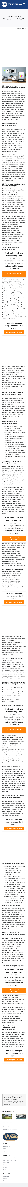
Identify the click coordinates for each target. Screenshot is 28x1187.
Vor (23, 28)
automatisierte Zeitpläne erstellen (12, 145)
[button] (3, 1116)
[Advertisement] (14, 49)
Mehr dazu (7, 1104)
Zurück (19, 28)
